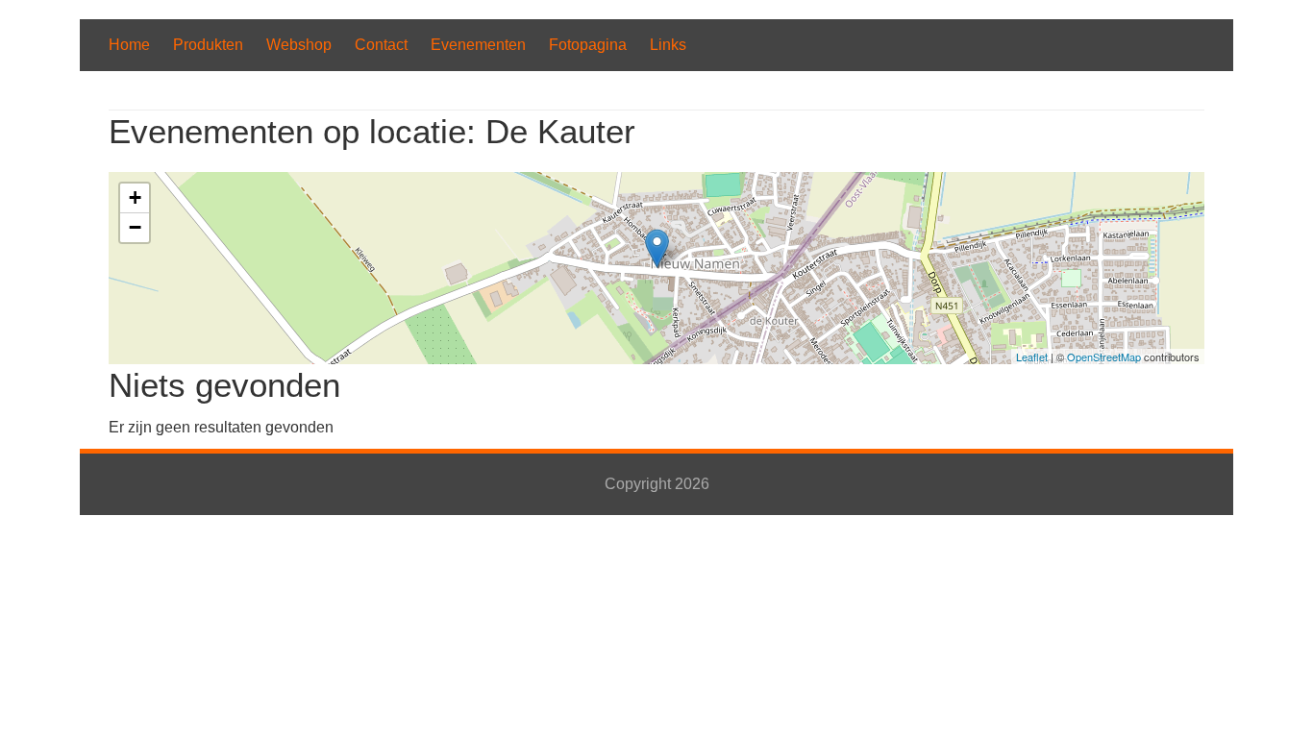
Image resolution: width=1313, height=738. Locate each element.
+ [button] (135, 197)
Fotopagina (588, 45)
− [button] (135, 227)
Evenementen (478, 45)
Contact (381, 45)
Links (668, 45)
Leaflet (1032, 356)
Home (129, 45)
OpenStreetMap (1104, 356)
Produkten (208, 45)
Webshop (299, 45)
